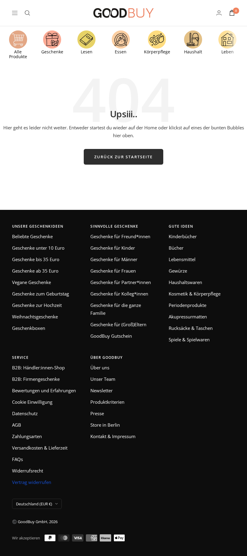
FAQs (17, 459)
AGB (16, 425)
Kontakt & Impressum (113, 436)
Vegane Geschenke (31, 282)
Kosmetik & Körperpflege (194, 294)
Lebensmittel (182, 259)
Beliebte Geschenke (32, 236)
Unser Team (102, 379)
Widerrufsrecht (27, 471)
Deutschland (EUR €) (34, 504)
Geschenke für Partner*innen (120, 282)
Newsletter (101, 390)
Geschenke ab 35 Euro (35, 271)
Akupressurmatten (188, 317)
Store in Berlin (105, 425)
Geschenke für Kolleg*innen (119, 294)
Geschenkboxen (28, 328)
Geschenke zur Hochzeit (37, 305)
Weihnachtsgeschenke (35, 317)
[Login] (219, 12)
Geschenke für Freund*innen (120, 236)
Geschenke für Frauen (113, 271)
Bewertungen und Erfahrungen (44, 390)
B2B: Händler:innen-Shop (38, 368)
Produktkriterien (107, 402)
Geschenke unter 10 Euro (38, 248)
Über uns (99, 368)
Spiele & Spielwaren (189, 339)
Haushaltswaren (185, 282)
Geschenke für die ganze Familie (115, 309)
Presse (97, 413)
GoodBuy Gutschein (111, 336)
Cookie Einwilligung (32, 402)
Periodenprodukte (187, 305)
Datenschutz (25, 413)
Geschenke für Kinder (112, 248)
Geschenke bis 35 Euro (35, 259)
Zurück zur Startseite (123, 157)
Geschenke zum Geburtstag (40, 294)
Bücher (176, 248)
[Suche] (27, 13)
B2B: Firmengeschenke (36, 379)
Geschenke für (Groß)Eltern (118, 324)
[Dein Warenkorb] (232, 13)
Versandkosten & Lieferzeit (39, 448)
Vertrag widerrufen (31, 482)
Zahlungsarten (27, 436)
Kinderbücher (183, 236)
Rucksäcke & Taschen (191, 328)
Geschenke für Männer (113, 259)
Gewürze (178, 271)
